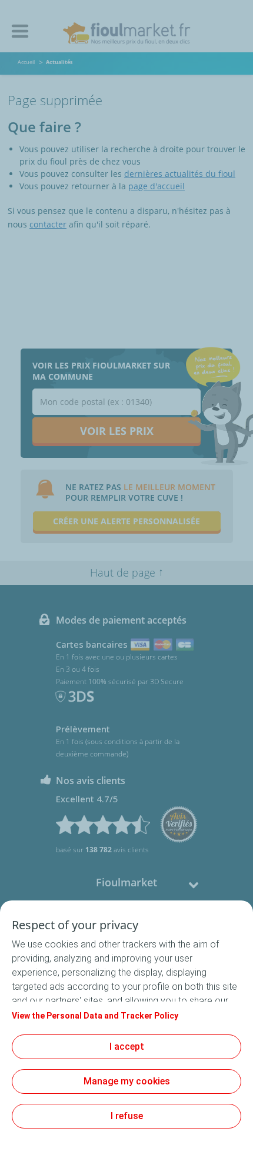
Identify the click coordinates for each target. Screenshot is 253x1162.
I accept (126, 1046)
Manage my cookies (127, 1081)
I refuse (127, 1115)
